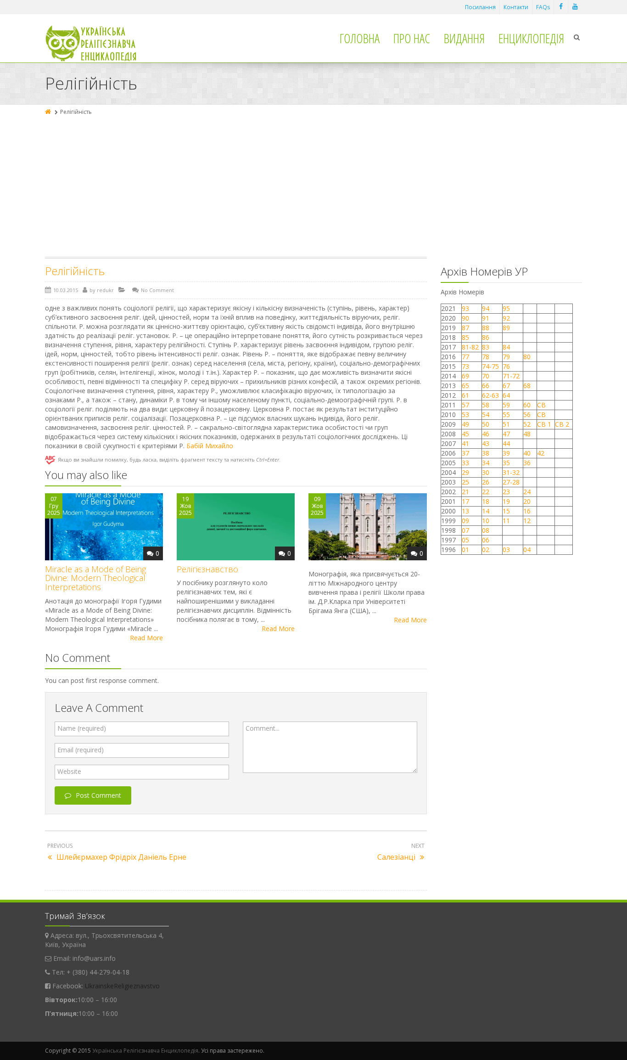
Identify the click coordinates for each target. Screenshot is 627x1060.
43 (485, 443)
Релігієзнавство (207, 569)
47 (506, 433)
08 (485, 530)
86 (485, 337)
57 (465, 404)
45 (465, 433)
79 (506, 356)
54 (485, 414)
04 (527, 549)
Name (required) (81, 728)
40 (527, 453)
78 (485, 356)
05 (465, 540)
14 (485, 511)
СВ (541, 404)
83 (485, 347)
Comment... (263, 728)
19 (506, 501)
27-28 (511, 482)
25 (465, 482)
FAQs (543, 7)
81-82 (470, 347)
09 (465, 520)
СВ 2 (562, 424)
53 (465, 414)
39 (506, 453)
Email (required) (80, 749)
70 (485, 376)
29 (465, 472)
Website (69, 771)
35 (506, 462)
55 (506, 414)
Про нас (411, 38)
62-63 (490, 395)
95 (506, 308)
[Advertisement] (313, 187)
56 (527, 414)
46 (485, 433)
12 (527, 520)
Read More (146, 637)
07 (465, 530)
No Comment (157, 290)
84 (506, 347)
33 (465, 462)
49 (465, 424)
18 (485, 501)
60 (527, 404)
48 (527, 433)
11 (506, 520)
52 (527, 424)
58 (485, 404)
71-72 (511, 376)
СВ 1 (544, 424)
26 (485, 482)
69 (465, 376)
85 (465, 337)
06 (485, 540)
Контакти (516, 7)
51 (506, 424)
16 (527, 511)
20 (527, 501)
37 (465, 453)
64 (506, 395)
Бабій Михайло (209, 445)
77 (465, 356)
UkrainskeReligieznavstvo (122, 985)
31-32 (511, 472)
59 (506, 404)
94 (485, 308)
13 (465, 511)
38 (485, 453)
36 (527, 462)
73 (465, 366)
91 (485, 318)
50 (485, 424)
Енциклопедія (531, 38)
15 (506, 511)
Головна (360, 38)
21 (465, 491)
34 (485, 462)
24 (527, 491)
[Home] (48, 112)
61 (465, 395)
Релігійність (75, 270)
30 (485, 472)
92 (506, 318)
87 (465, 327)
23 (506, 491)
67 (506, 385)
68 (527, 385)
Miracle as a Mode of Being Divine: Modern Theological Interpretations (95, 578)
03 (506, 549)
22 (485, 491)
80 (527, 356)
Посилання (480, 7)
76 (506, 366)
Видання (464, 38)
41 (465, 443)
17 (465, 501)
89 (506, 327)
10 (485, 520)
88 (485, 327)
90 (465, 318)
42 (541, 453)
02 (485, 549)
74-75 (490, 366)
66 (485, 385)
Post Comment (98, 795)
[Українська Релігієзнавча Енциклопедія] (97, 43)
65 (465, 385)
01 (465, 549)
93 (465, 308)
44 (506, 443)
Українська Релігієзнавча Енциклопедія (145, 1050)
